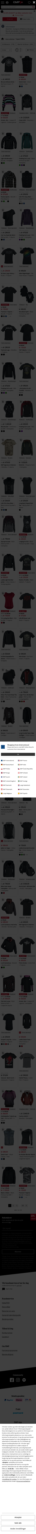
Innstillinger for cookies (9, 1479)
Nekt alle (18, 1523)
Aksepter (18, 1517)
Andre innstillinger (18, 1528)
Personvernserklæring (23, 1481)
